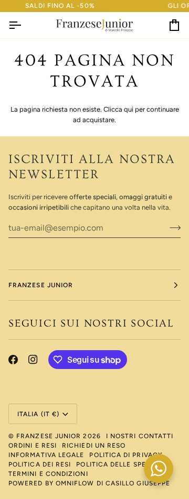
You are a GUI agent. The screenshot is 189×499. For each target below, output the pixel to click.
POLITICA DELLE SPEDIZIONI (124, 464)
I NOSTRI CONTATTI (139, 436)
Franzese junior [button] (40, 285)
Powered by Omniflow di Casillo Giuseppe (89, 483)
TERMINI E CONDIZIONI (48, 474)
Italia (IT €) (38, 414)
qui (128, 109)
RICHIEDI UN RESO (93, 445)
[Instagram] (33, 359)
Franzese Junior (48, 436)
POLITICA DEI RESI (39, 464)
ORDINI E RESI (32, 445)
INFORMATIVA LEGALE (46, 455)
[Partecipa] (172, 228)
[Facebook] (13, 359)
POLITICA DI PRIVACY (125, 455)
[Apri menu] (24, 25)
